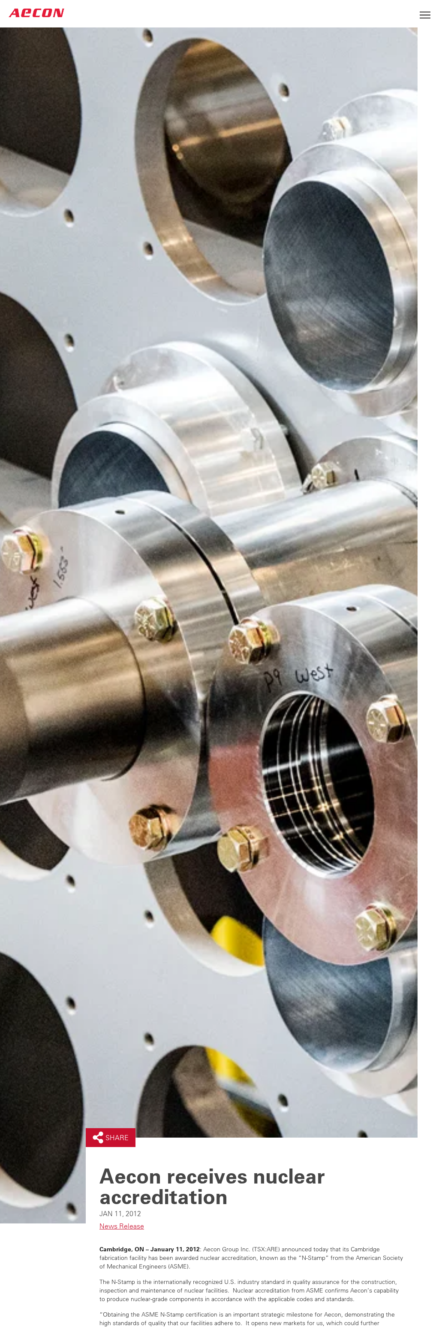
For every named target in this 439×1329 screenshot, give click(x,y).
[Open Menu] (425, 12)
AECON (36, 12)
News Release (121, 1226)
